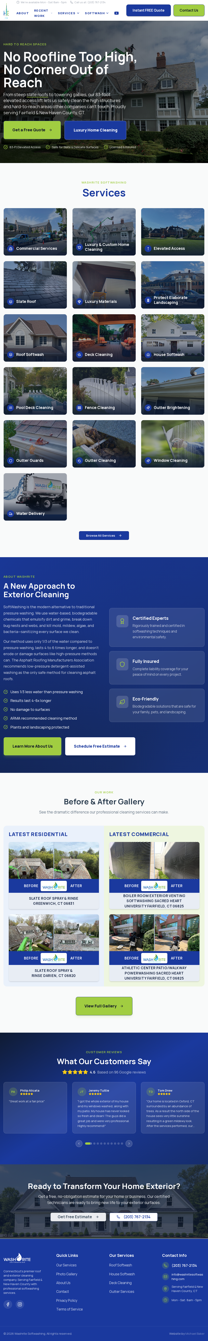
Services (66, 13)
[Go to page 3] (98, 1143)
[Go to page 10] (122, 1143)
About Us (63, 1282)
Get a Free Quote (28, 130)
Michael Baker (195, 1333)
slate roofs (37, 94)
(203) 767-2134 (137, 1216)
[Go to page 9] (118, 1143)
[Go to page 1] (86, 1143)
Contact (62, 1291)
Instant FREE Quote (149, 10)
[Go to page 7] (111, 1143)
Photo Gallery (66, 1274)
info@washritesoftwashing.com (187, 1276)
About (22, 13)
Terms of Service (69, 1309)
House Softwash (122, 1274)
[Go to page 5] (105, 1143)
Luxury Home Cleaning (95, 130)
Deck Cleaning (120, 1282)
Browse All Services (100, 535)
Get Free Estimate (75, 1216)
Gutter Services (121, 1291)
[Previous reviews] (79, 1143)
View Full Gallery (100, 1006)
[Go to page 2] (92, 1143)
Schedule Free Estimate (97, 746)
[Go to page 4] (101, 1143)
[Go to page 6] (108, 1143)
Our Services (66, 1265)
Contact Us (189, 10)
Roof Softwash (120, 1265)
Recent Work (41, 13)
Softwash (95, 13)
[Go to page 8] (115, 1143)
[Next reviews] (129, 1143)
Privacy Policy (66, 1300)
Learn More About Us (32, 746)
